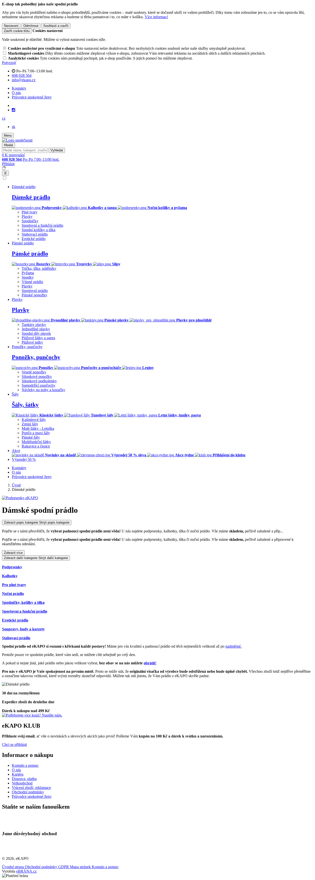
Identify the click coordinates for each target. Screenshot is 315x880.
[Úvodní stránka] (17, 140)
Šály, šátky (25, 404)
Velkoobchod (22, 783)
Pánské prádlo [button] (23, 243)
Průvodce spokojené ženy (32, 97)
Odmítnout (30, 26)
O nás (16, 93)
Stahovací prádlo (35, 234)
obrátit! (150, 663)
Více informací (156, 17)
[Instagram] (13, 110)
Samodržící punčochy (38, 385)
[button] (3, 118)
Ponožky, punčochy (36, 357)
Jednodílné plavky (36, 329)
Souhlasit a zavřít (55, 26)
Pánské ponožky (34, 295)
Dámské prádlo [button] (23, 187)
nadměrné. (233, 646)
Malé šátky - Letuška (38, 428)
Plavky (27, 216)
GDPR (64, 867)
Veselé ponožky (34, 372)
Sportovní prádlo (35, 290)
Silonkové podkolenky (39, 381)
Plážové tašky (32, 342)
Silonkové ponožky (37, 376)
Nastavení (11, 26)
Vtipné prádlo (32, 282)
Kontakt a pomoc (25, 765)
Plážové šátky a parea (38, 338)
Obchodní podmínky (28, 792)
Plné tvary (29, 212)
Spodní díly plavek (36, 333)
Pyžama (28, 273)
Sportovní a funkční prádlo (42, 225)
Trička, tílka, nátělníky (39, 268)
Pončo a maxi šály (36, 433)
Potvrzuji (9, 63)
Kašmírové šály (34, 419)
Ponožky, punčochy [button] (27, 347)
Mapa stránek (81, 867)
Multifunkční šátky (36, 442)
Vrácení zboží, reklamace (31, 787)
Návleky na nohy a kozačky (43, 390)
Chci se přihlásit (14, 744)
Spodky (28, 277)
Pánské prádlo (30, 253)
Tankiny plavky (34, 324)
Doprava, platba (24, 779)
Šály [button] (15, 394)
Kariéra (17, 774)
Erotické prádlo (34, 239)
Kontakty (19, 88)
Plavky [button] (17, 299)
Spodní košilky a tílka (38, 230)
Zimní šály (30, 424)
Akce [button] (16, 450)
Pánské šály (31, 437)
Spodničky (30, 221)
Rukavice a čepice (36, 446)
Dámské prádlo (31, 197)
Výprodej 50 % (24, 459)
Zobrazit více (13, 553)
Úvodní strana (13, 867)
